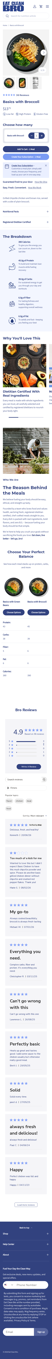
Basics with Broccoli (17, 25)
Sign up (41, 1331)
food (8, 808)
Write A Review (28, 766)
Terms (32, 1320)
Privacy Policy (20, 1320)
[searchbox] (23, 779)
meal (29, 801)
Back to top (24, 1227)
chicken (19, 801)
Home (5, 25)
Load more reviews (26, 1205)
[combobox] (26, 16)
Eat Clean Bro (13, 1352)
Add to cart (26, 149)
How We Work (34, 187)
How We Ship (41, 181)
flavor (9, 801)
